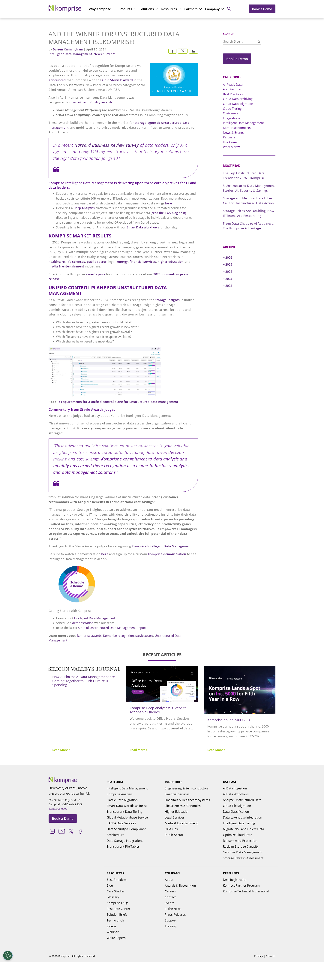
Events (169, 903)
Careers (170, 891)
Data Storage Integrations (125, 841)
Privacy (258, 956)
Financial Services (177, 794)
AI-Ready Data (233, 85)
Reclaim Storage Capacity (241, 846)
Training (170, 926)
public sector (97, 262)
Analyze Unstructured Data (242, 800)
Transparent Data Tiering (124, 812)
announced (57, 80)
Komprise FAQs (117, 903)
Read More (60, 750)
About (169, 880)
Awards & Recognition (180, 885)
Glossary (113, 897)
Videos (111, 926)
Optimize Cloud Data (237, 835)
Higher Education (177, 812)
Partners (190, 9)
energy (122, 262)
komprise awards (89, 636)
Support (170, 920)
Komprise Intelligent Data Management (162, 546)
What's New (231, 147)
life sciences (76, 262)
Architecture (232, 89)
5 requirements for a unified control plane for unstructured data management (118, 402)
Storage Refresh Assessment (243, 858)
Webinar (113, 932)
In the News (173, 909)
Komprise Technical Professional (246, 891)
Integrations (231, 118)
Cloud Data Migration (238, 104)
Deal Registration (235, 880)
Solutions (147, 9)
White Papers (116, 938)
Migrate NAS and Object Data (243, 829)
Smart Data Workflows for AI (127, 806)
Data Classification (236, 812)
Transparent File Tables (123, 846)
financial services (143, 262)
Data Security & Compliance (126, 829)
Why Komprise (100, 9)
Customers (230, 113)
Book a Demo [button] (237, 58)
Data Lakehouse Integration (242, 817)
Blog (110, 885)
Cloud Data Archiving (238, 99)
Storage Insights (167, 300)
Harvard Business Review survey (106, 145)
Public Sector (174, 835)
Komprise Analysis (120, 794)
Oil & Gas (171, 829)
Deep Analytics (84, 208)
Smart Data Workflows (143, 227)
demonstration (83, 623)
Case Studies (116, 891)
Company (212, 9)
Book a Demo (262, 9)
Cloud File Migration (237, 806)
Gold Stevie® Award (117, 80)
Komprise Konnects (237, 128)
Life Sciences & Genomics (183, 806)
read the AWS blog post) (169, 213)
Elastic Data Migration (122, 800)
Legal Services (174, 817)
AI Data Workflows (236, 794)
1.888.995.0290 (58, 808)
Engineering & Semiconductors (187, 788)
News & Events (104, 54)
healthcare (57, 262)
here (168, 203)
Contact (170, 897)
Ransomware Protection (240, 841)
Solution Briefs (117, 914)
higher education (171, 262)
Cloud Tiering (232, 109)
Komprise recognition (118, 636)
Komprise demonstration (167, 554)
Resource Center (118, 909)
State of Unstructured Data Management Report (112, 628)
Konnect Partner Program (241, 885)
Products (125, 9)
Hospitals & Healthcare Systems (187, 800)
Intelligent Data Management (70, 54)
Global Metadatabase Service (127, 817)
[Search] (259, 41)
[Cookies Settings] (8, 955)
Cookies (270, 956)
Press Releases (175, 914)
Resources (169, 9)
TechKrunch (115, 920)
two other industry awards (92, 102)
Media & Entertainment (181, 823)
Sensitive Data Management (242, 852)
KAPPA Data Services (121, 823)
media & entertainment (66, 266)
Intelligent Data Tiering (239, 823)
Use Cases (230, 142)
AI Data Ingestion (235, 788)
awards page (95, 274)
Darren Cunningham (68, 49)
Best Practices (233, 94)
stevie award (144, 636)
